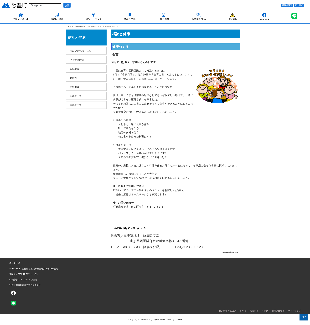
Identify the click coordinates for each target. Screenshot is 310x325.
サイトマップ (294, 311)
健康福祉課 (80, 26)
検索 (67, 5)
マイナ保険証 (77, 59)
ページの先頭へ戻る (230, 252)
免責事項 (254, 311)
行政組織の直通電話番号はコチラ (25, 285)
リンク (265, 311)
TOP (304, 317)
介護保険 (74, 86)
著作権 (243, 311)
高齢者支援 (76, 96)
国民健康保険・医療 (80, 50)
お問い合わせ (278, 311)
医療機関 (74, 68)
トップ (70, 26)
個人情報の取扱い (227, 311)
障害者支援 (76, 105)
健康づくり (76, 77)
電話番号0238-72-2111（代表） (24, 274)
